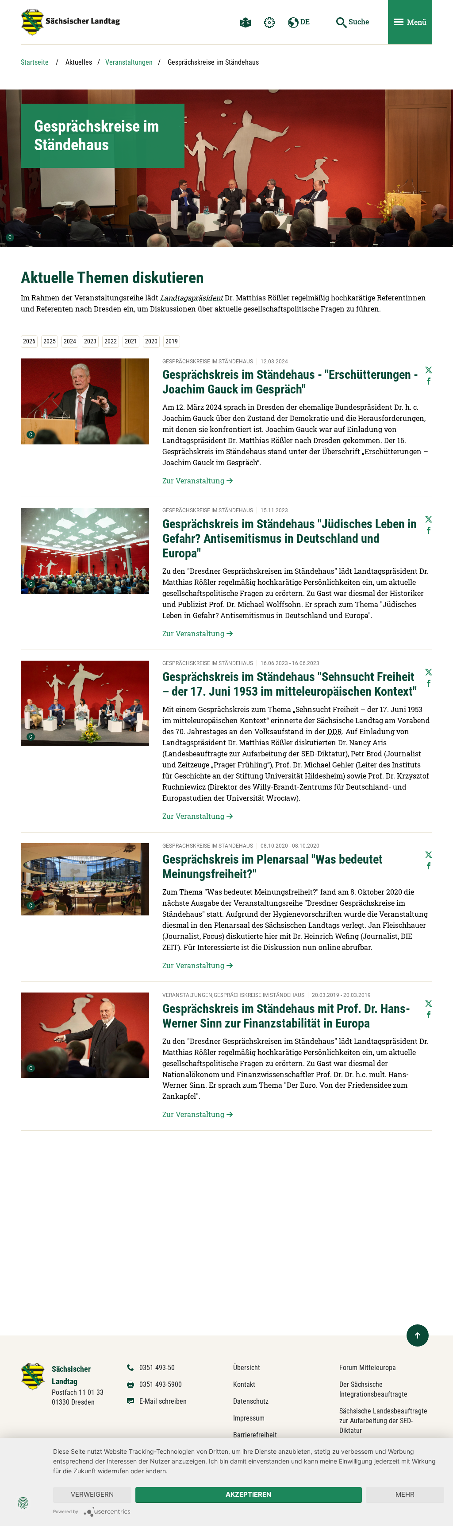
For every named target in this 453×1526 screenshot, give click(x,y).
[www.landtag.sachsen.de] (70, 22)
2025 (49, 341)
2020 (151, 341)
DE (304, 21)
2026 (29, 341)
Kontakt (244, 1384)
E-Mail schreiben (163, 1401)
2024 (70, 341)
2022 (110, 341)
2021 (131, 341)
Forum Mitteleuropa (367, 1367)
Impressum (249, 1418)
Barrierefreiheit (255, 1435)
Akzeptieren (248, 1494)
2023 (90, 341)
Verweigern (92, 1494)
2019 (171, 341)
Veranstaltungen (129, 62)
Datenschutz (251, 1401)
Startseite (35, 62)
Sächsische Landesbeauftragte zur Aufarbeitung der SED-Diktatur (383, 1421)
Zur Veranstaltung (193, 480)
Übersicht (246, 1367)
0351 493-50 (157, 1367)
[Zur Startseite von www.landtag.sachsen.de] (33, 1376)
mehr (405, 1494)
